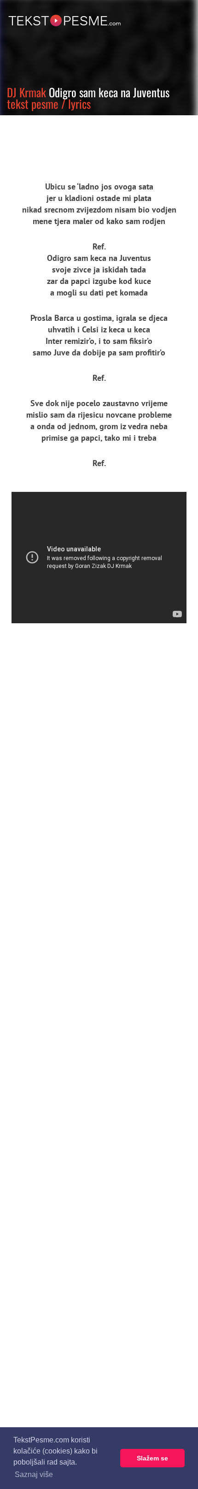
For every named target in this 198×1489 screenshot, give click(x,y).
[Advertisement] (85, 141)
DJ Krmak (26, 91)
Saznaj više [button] (34, 1474)
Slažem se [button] (152, 1458)
